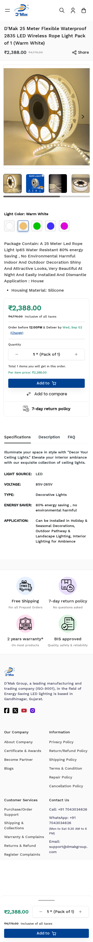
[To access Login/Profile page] (73, 10)
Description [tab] (49, 437)
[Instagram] (32, 710)
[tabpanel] (46, 498)
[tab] (71, 437)
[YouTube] (24, 710)
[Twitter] (15, 710)
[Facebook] (6, 710)
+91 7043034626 (72, 809)
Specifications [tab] (17, 437)
